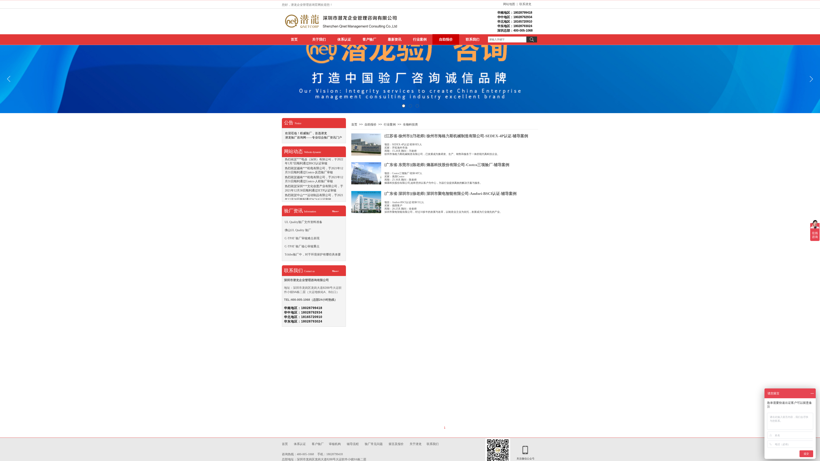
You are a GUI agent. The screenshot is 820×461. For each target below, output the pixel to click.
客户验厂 (369, 39)
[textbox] (507, 39)
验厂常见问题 (374, 444)
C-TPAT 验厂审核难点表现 (302, 238)
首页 (294, 39)
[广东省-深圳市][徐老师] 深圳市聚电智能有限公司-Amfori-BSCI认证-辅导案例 (450, 193)
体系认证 (344, 39)
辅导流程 (353, 444)
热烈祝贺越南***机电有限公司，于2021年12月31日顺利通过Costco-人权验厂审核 (314, 186)
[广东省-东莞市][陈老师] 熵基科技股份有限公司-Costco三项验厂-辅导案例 (446, 165)
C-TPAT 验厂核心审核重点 (302, 246)
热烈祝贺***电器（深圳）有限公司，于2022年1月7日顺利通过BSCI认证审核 (314, 168)
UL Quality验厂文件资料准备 (303, 222)
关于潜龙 (416, 444)
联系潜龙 (525, 4)
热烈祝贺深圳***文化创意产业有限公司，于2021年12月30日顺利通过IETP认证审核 (314, 194)
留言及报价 (396, 444)
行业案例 (420, 39)
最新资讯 (394, 39)
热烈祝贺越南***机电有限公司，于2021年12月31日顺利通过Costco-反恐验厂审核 (314, 177)
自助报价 (446, 39)
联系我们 (472, 39)
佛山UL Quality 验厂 (298, 230)
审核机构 (335, 444)
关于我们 (319, 39)
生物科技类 (410, 124)
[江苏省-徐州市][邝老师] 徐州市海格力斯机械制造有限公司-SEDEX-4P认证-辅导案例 (456, 136)
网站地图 (509, 4)
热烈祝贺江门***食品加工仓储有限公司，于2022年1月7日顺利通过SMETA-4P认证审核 (314, 158)
